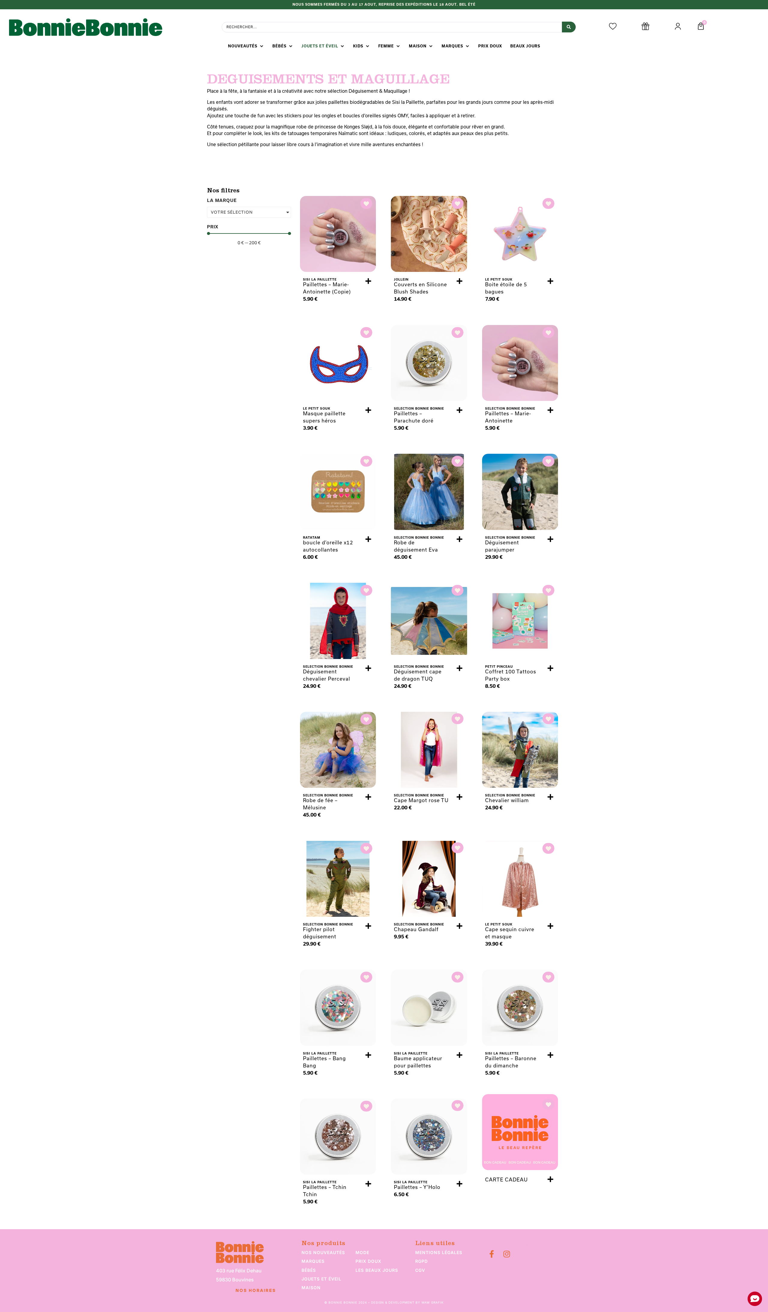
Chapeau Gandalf (416, 929)
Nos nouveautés (323, 1252)
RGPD (421, 1261)
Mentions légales (438, 1252)
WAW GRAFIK (433, 1302)
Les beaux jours (377, 1270)
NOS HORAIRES (256, 1290)
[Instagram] (506, 1254)
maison (311, 1287)
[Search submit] (569, 27)
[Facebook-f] (491, 1254)
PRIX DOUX (368, 1261)
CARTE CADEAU (506, 1179)
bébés (309, 1270)
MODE (362, 1252)
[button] (246, 46)
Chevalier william (507, 800)
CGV (420, 1270)
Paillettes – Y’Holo (417, 1187)
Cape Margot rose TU (421, 800)
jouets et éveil (321, 1278)
